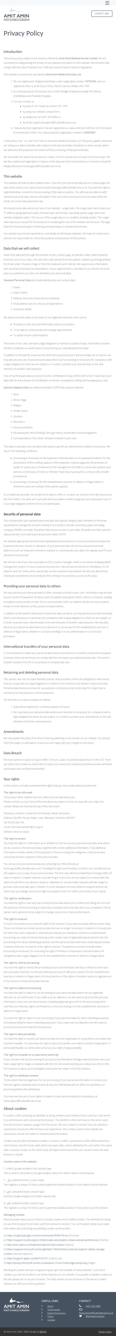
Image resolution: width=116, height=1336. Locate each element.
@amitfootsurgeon (95, 1316)
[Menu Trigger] (107, 3)
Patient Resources (56, 1313)
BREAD (43, 1331)
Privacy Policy (105, 1331)
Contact (51, 1319)
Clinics (50, 1316)
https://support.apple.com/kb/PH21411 (27, 1258)
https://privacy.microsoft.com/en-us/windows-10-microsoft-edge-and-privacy (47, 1263)
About (50, 1306)
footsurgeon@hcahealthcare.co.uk (96, 1312)
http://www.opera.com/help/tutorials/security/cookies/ (35, 1244)
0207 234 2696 (93, 1306)
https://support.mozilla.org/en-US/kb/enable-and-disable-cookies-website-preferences (52, 1240)
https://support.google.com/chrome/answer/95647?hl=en (37, 1235)
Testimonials (53, 1309)
